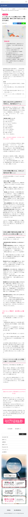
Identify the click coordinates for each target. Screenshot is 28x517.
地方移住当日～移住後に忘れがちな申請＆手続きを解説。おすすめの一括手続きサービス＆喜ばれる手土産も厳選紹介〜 (14, 56)
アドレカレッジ (5, 449)
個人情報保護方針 (17, 510)
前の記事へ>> (18, 428)
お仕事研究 (4, 451)
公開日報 (4, 442)
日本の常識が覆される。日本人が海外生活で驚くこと (14, 87)
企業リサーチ (4, 444)
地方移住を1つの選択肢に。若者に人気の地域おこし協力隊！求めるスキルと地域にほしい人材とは (15, 61)
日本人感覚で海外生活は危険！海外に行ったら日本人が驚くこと (14, 91)
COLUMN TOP (5, 437)
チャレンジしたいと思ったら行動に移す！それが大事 (14, 94)
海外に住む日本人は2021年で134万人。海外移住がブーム (14, 84)
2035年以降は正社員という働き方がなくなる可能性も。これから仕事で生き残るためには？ (15, 45)
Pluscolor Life (5, 447)
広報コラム (4, 439)
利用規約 (9, 510)
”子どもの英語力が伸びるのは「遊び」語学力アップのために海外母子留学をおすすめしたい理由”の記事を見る (14, 421)
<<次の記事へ (10, 428)
